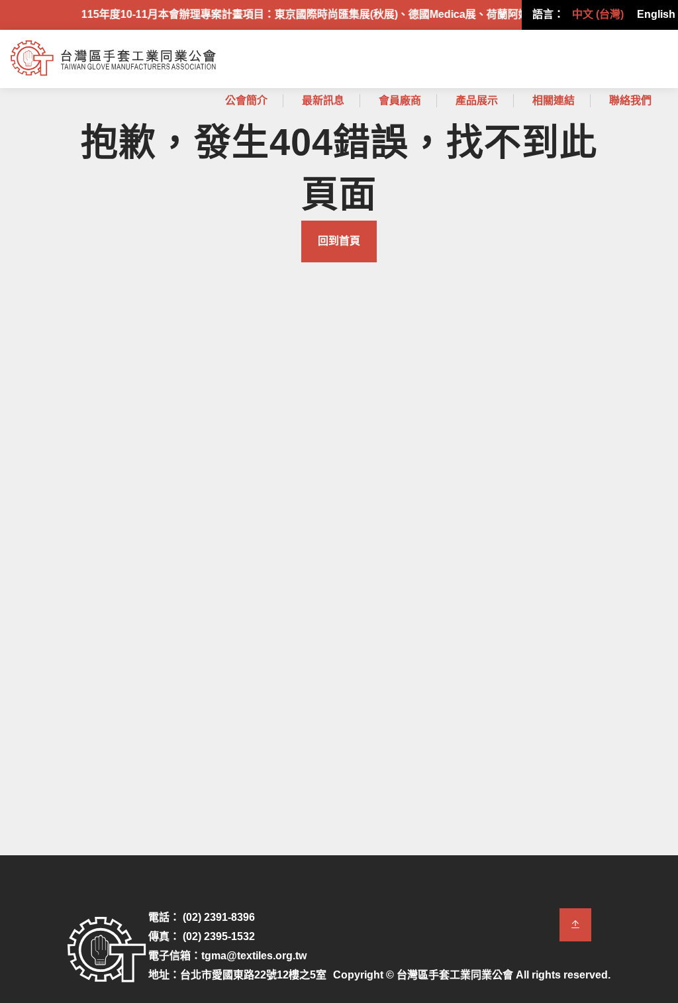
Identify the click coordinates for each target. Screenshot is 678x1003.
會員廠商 (400, 100)
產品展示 (477, 100)
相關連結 (553, 100)
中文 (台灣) (598, 14)
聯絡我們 (630, 100)
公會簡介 (246, 100)
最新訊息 (323, 100)
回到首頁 (339, 240)
